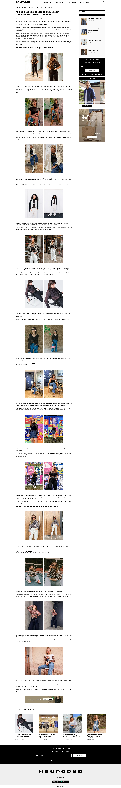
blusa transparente (66, 21)
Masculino (97, 62)
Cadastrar (92, 70)
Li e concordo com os (93, 74)
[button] (81, 92)
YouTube (58, 771)
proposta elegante (50, 639)
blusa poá (59, 448)
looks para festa (39, 636)
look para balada (56, 268)
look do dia (37, 223)
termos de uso (98, 74)
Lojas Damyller (84, 2)
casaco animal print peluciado (44, 269)
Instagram (41, 771)
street (44, 27)
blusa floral (44, 635)
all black (44, 86)
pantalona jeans (32, 635)
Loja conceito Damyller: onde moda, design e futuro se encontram (47, 736)
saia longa (63, 131)
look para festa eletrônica (23, 448)
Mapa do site (60, 786)
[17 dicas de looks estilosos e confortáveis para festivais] (72, 723)
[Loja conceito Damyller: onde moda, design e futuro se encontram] (48, 723)
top (67, 495)
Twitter (63, 771)
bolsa (41, 137)
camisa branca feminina (30, 179)
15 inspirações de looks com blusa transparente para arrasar (23, 736)
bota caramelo (67, 136)
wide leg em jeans (26, 358)
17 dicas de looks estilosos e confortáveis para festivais (71, 736)
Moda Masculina (59, 2)
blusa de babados (56, 358)
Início (17, 7)
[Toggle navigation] (103, 2)
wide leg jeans (30, 403)
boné (34, 90)
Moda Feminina (46, 2)
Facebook (52, 771)
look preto (29, 495)
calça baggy (60, 497)
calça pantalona (27, 269)
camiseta (59, 680)
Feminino (88, 62)
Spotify (69, 771)
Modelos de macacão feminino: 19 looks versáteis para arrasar (94, 736)
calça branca (29, 551)
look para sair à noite (27, 133)
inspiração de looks (33, 591)
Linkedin (80, 771)
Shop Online (72, 2)
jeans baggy (19, 179)
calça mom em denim (29, 319)
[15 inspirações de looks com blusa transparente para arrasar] (24, 723)
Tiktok (46, 771)
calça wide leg (45, 594)
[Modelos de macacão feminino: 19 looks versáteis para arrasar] (96, 723)
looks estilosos (50, 403)
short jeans (28, 453)
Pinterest (74, 771)
